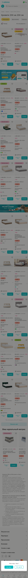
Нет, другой (19, 567)
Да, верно (8, 567)
